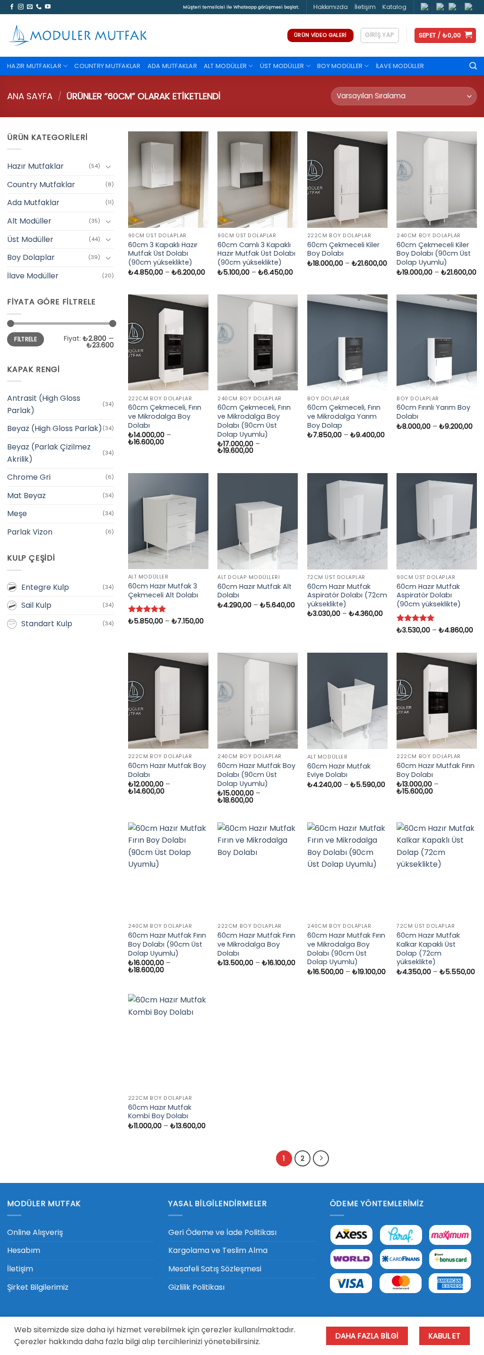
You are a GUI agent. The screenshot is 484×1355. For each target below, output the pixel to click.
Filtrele (25, 339)
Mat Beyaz (26, 495)
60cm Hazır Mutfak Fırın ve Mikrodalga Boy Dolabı (256, 944)
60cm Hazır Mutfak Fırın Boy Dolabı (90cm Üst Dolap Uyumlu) (167, 944)
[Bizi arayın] (39, 7)
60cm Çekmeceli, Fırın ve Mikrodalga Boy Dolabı (164, 416)
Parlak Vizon (29, 531)
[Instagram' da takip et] (21, 7)
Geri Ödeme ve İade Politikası (222, 1232)
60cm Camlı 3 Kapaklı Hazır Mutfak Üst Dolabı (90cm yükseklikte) (256, 254)
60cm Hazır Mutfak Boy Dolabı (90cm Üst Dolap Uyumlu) (256, 774)
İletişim (365, 7)
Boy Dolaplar (31, 257)
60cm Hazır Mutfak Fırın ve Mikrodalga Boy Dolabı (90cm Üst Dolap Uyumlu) (346, 949)
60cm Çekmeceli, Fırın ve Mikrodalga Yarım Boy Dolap (343, 416)
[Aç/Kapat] (108, 166)
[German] (457, 7)
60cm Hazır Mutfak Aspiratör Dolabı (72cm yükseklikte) (347, 595)
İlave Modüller (400, 66)
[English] (428, 7)
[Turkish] (471, 7)
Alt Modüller (225, 66)
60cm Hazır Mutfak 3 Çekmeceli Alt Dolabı (163, 590)
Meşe (17, 513)
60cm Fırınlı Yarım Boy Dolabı (433, 412)
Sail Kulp (36, 605)
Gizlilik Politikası (196, 1287)
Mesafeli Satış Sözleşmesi (214, 1268)
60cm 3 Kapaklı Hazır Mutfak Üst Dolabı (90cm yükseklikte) (163, 254)
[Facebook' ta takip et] (12, 7)
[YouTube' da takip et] (48, 7)
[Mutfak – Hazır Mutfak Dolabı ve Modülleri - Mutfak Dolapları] (78, 35)
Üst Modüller (282, 66)
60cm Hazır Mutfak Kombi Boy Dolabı (159, 1112)
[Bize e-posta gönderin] (30, 7)
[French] (442, 7)
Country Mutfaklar (107, 66)
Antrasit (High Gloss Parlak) (43, 404)
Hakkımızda (330, 7)
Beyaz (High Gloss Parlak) (54, 428)
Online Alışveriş (35, 1232)
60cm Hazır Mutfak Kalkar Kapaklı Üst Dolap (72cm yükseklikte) (428, 949)
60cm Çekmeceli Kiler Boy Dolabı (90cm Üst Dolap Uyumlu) (434, 254)
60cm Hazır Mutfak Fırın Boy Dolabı (436, 770)
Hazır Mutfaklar (34, 66)
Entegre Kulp (45, 587)
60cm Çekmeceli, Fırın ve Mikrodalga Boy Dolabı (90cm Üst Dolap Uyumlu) (254, 421)
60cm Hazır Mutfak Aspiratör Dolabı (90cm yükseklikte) (429, 595)
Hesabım (23, 1250)
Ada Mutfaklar (172, 66)
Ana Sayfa (29, 96)
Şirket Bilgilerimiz (38, 1287)
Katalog (394, 7)
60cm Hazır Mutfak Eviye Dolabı (339, 770)
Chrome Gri (29, 477)
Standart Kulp (46, 623)
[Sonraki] (321, 1158)
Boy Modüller (340, 66)
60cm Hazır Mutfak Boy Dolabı (167, 770)
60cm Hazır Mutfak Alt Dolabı (254, 591)
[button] (379, 35)
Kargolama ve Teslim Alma (218, 1250)
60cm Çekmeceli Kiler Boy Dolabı (343, 249)
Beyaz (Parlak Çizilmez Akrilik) (49, 453)
